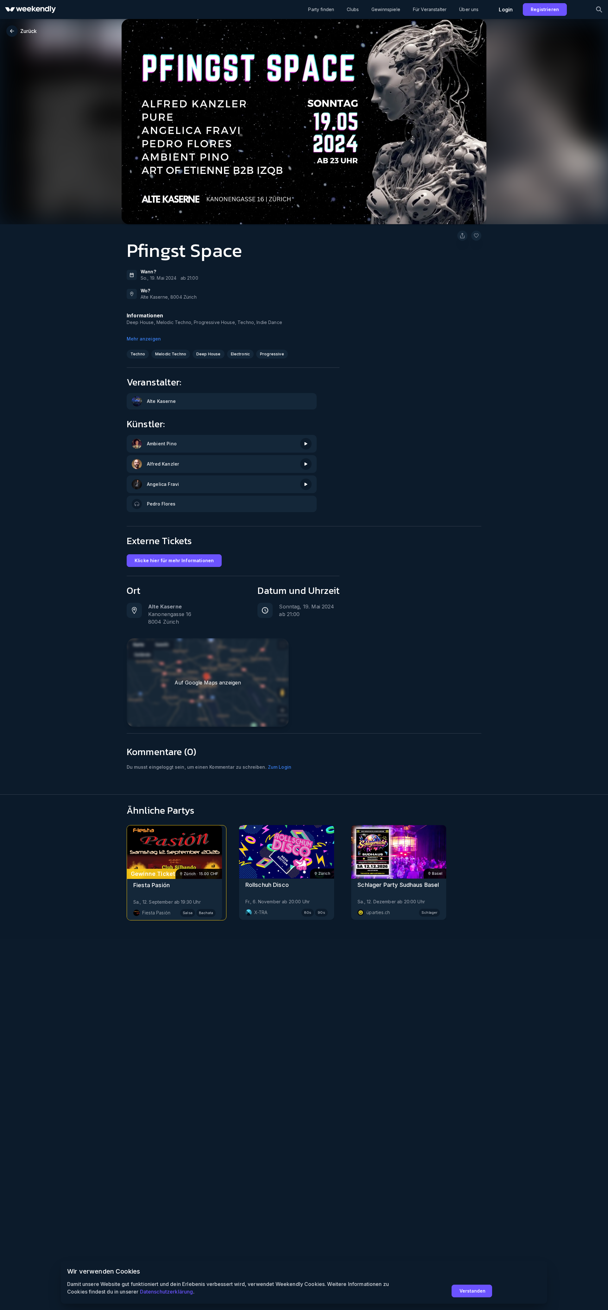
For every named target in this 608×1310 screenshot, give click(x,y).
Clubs (353, 9)
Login (506, 9)
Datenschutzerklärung (166, 1291)
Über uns (468, 9)
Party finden (321, 9)
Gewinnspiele (385, 9)
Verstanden (472, 1291)
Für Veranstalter (429, 9)
